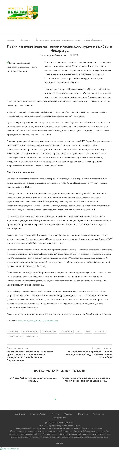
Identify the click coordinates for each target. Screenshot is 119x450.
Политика (25, 40)
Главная (10, 40)
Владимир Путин (30, 332)
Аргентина (13, 332)
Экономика (98, 414)
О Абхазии (20, 414)
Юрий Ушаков (32, 337)
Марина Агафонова (56, 55)
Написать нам (59, 417)
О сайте (55, 414)
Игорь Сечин (66, 332)
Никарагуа (99, 332)
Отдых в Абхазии (38, 414)
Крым (79, 332)
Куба (88, 332)
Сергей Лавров (15, 337)
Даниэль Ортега (49, 332)
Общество (68, 414)
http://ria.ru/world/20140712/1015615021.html (38, 320)
